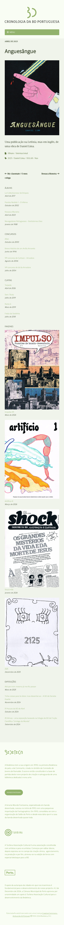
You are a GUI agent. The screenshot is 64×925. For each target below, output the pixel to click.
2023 (10, 158)
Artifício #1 (9, 501)
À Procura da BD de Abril (15, 708)
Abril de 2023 (10, 215)
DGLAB (30, 158)
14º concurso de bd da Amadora (18, 267)
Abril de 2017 (10, 196)
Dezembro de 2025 (13, 672)
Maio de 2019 (10, 307)
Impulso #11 (9, 412)
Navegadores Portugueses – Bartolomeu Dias (23, 221)
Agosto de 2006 (11, 261)
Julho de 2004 (10, 270)
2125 (6, 669)
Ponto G (8, 304)
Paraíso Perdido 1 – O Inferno (16, 202)
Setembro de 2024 (12, 724)
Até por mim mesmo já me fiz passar (20, 686)
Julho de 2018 (10, 317)
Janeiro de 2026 (11, 593)
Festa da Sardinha (12, 313)
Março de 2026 (11, 504)
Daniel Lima (19, 158)
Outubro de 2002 (12, 205)
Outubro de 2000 (12, 242)
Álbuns (11, 153)
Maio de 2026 (10, 415)
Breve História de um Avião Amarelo (20, 248)
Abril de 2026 (10, 288)
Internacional (22, 153)
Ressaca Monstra (49, 173)
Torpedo (8, 285)
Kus (36, 158)
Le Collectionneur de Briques (17, 193)
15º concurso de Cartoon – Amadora (19, 258)
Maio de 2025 (10, 690)
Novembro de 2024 (13, 702)
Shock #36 (9, 589)
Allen (7, 239)
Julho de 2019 (10, 298)
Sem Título (9, 294)
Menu (12, 32)
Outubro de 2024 (11, 712)
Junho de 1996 (11, 251)
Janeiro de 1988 (11, 224)
